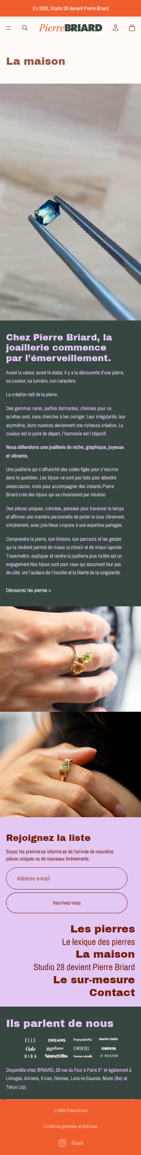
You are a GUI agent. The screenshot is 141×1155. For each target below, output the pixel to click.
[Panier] (132, 28)
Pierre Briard (77, 1111)
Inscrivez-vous (67, 903)
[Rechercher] (25, 28)
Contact (112, 992)
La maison (105, 954)
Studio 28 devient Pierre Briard (84, 967)
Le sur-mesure (94, 980)
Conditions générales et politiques (71, 1126)
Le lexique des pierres (98, 941)
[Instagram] (62, 1142)
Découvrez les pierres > (28, 590)
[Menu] (8, 28)
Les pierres (102, 929)
